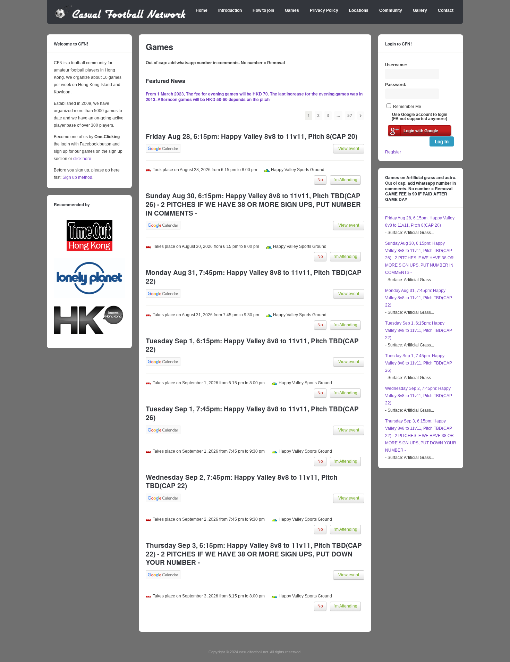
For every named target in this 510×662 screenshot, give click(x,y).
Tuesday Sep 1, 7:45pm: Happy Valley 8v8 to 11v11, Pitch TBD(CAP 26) (418, 363)
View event (348, 148)
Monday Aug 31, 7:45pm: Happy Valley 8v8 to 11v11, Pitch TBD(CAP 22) (418, 298)
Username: (396, 65)
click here (82, 158)
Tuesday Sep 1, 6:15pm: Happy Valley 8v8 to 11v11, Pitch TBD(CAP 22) (418, 330)
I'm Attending (345, 179)
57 (349, 115)
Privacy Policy (324, 10)
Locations (358, 10)
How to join (263, 10)
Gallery (420, 10)
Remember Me (407, 106)
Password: (395, 85)
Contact (445, 10)
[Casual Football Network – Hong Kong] (121, 17)
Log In (442, 141)
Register (393, 152)
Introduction (230, 10)
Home (201, 10)
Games (292, 10)
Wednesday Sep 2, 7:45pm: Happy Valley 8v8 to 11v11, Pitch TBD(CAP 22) (418, 395)
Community (390, 10)
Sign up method (76, 177)
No (320, 179)
